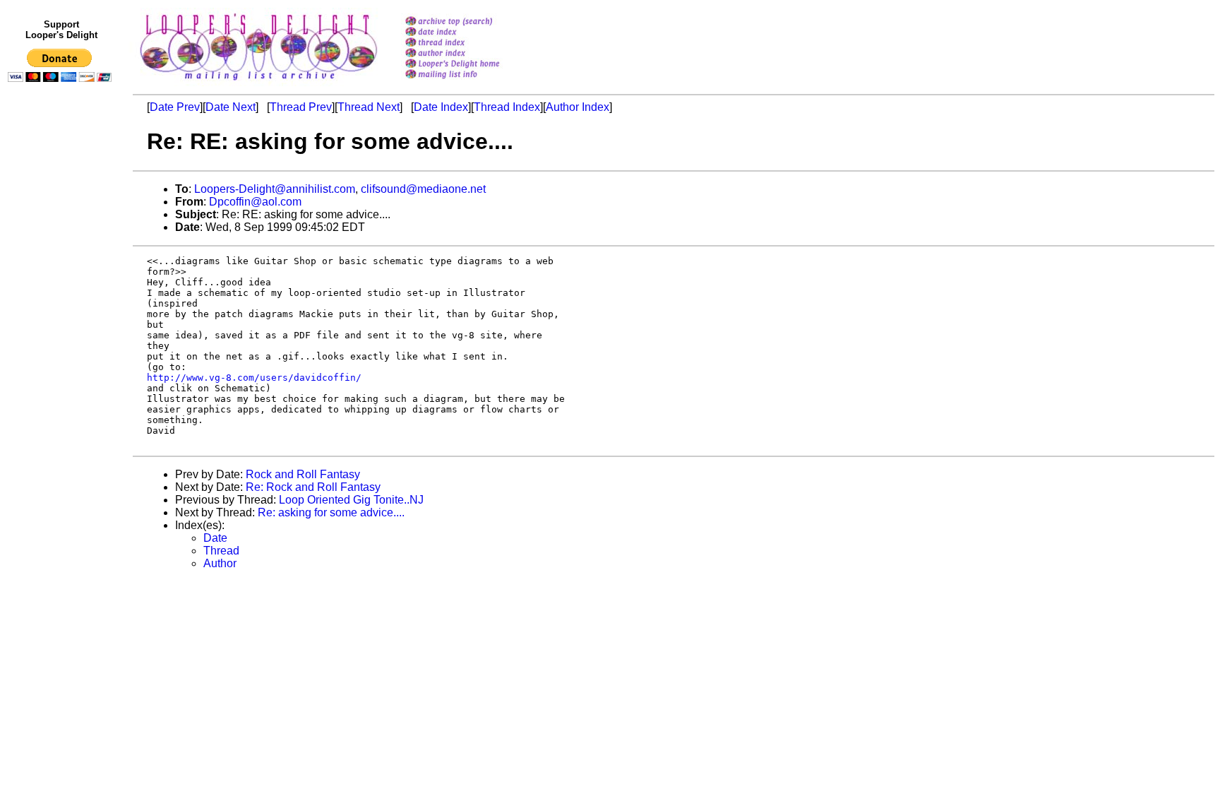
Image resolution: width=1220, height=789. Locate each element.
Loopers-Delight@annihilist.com (274, 189)
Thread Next (368, 107)
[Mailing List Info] (470, 82)
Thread (221, 551)
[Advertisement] (62, 379)
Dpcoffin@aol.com (255, 202)
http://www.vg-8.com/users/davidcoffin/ (254, 377)
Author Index (577, 107)
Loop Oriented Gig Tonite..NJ (351, 500)
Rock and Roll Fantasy (303, 474)
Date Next (230, 107)
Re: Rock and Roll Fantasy (313, 487)
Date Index (441, 107)
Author (220, 563)
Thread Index (507, 107)
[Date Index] (470, 33)
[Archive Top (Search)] (470, 22)
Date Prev (175, 107)
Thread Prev (301, 107)
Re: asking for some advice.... (331, 512)
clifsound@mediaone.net (423, 189)
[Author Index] (470, 54)
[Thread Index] (470, 43)
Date (215, 538)
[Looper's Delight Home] (470, 65)
